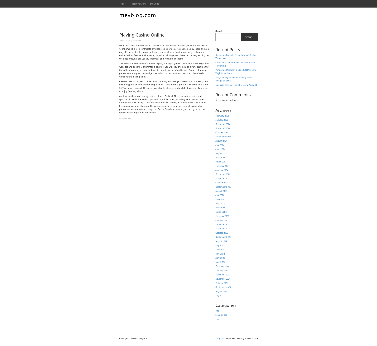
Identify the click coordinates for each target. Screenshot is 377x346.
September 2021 (223, 287)
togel (123, 3)
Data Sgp (154, 3)
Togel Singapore (138, 3)
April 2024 (220, 157)
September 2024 (223, 136)
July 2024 (219, 144)
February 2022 (222, 266)
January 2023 (221, 220)
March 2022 (221, 262)
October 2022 (221, 232)
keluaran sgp (221, 314)
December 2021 (222, 274)
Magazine (220, 338)
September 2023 (223, 186)
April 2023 (220, 207)
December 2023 (222, 174)
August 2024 (221, 140)
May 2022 (220, 253)
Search (218, 30)
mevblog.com (137, 15)
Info (129, 118)
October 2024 (221, 132)
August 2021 (221, 291)
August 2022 (221, 241)
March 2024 (221, 161)
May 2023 (220, 203)
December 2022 (222, 224)
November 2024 (222, 128)
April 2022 (220, 257)
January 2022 (221, 270)
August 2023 (221, 190)
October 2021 (221, 282)
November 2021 (222, 278)
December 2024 (222, 124)
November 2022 (222, 228)
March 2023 (221, 211)
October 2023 (221, 182)
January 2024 (221, 170)
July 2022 (219, 245)
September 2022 (223, 236)
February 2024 (222, 165)
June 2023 (220, 199)
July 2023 (219, 195)
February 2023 (222, 215)
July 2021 (219, 295)
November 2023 (222, 178)
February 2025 (222, 115)
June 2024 (220, 149)
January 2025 (221, 119)
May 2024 (220, 153)
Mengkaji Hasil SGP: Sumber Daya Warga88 (236, 84)
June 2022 (220, 249)
